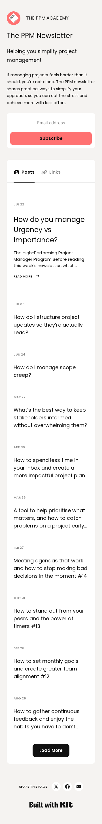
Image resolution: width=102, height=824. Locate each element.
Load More (51, 750)
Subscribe (51, 138)
